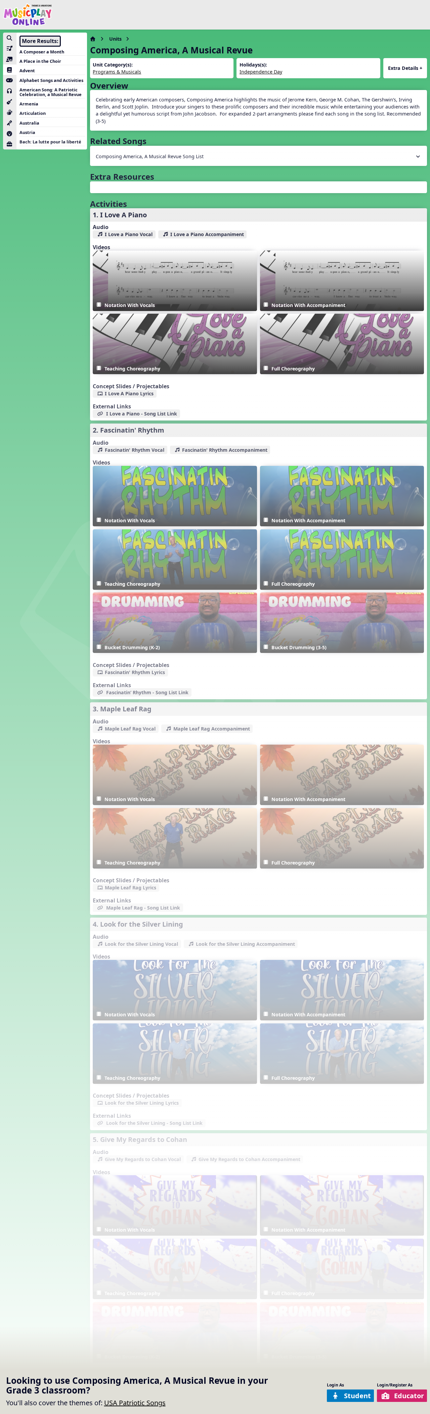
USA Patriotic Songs (135, 1402)
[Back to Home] (28, 15)
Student (357, 1395)
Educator (409, 1395)
